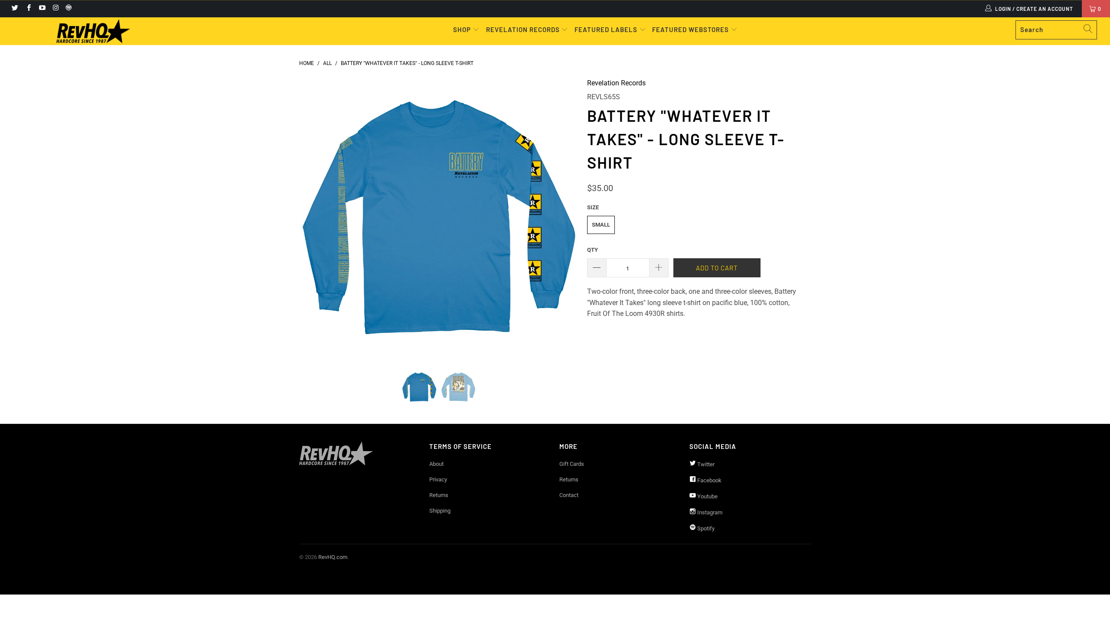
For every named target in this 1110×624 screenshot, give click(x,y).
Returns (438, 495)
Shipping (440, 510)
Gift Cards (571, 464)
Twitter (705, 464)
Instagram (709, 512)
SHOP (463, 29)
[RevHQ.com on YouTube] (42, 9)
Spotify (705, 528)
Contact (568, 495)
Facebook (709, 480)
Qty (592, 250)
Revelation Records (616, 83)
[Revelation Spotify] (67, 9)
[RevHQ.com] (93, 31)
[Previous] (314, 217)
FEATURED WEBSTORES (691, 29)
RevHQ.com (332, 557)
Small (601, 224)
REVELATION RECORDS (523, 29)
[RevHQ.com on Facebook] (28, 9)
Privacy (438, 479)
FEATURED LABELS (606, 29)
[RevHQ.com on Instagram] (55, 9)
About (436, 464)
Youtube (707, 496)
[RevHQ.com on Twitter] (14, 9)
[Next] (563, 217)
